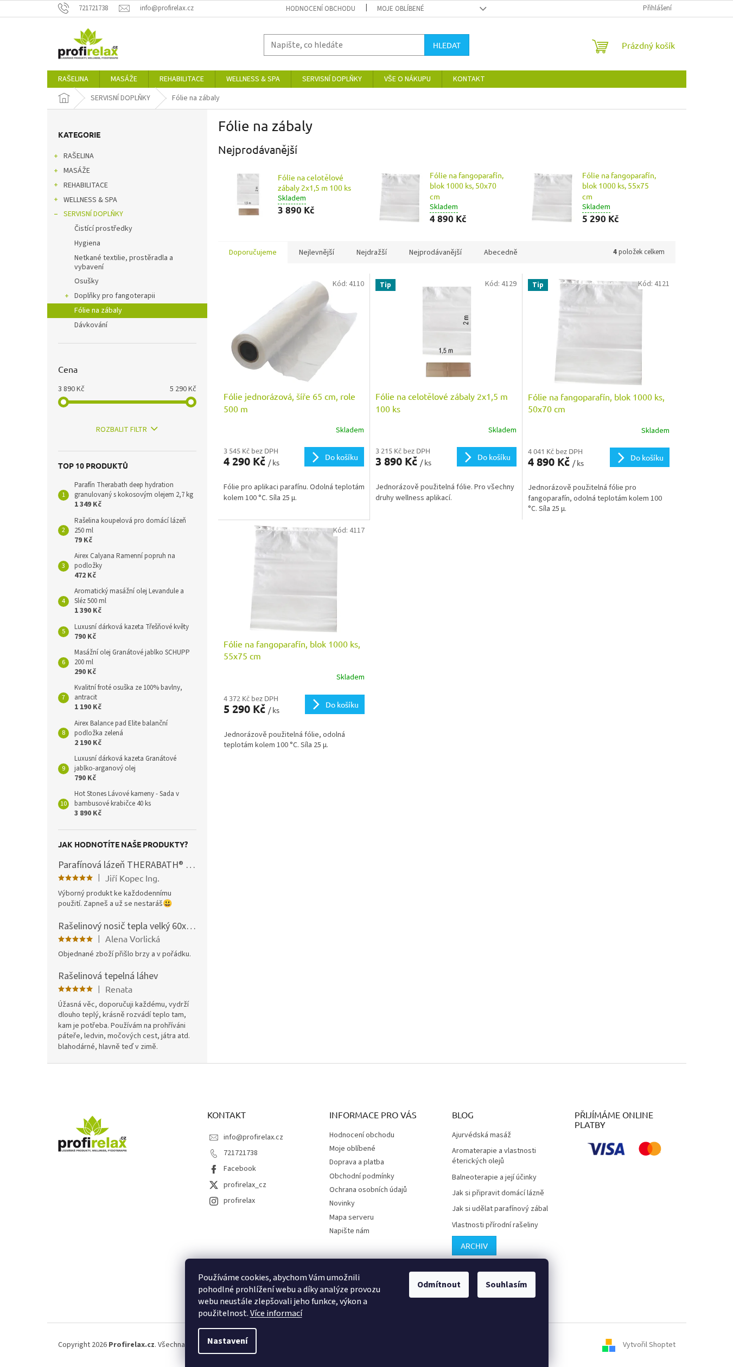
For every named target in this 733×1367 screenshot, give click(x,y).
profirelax (239, 1200)
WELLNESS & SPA (90, 200)
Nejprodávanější (435, 252)
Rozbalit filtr (121, 429)
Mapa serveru (351, 1217)
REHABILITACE (85, 185)
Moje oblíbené (400, 9)
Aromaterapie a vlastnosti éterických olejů (494, 1156)
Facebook (240, 1168)
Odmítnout (439, 1285)
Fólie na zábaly (98, 310)
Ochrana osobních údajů (368, 1189)
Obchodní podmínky (361, 1176)
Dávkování (90, 325)
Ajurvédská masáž (481, 1135)
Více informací (276, 1313)
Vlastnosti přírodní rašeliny (495, 1225)
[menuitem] (73, 79)
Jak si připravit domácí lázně (498, 1193)
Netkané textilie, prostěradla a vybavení (123, 262)
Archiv (474, 1246)
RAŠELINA (78, 156)
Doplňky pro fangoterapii (114, 295)
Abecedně (501, 252)
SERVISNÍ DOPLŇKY (93, 214)
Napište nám (349, 1231)
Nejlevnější (316, 252)
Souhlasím (506, 1285)
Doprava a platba (356, 1162)
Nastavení (227, 1341)
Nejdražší (371, 252)
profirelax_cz (245, 1185)
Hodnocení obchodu (320, 9)
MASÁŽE (76, 170)
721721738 (241, 1153)
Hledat (447, 45)
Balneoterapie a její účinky (494, 1177)
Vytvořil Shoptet (649, 1344)
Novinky (342, 1203)
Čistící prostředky (103, 228)
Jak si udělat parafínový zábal (500, 1209)
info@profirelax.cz (253, 1137)
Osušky (86, 281)
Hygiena (87, 243)
